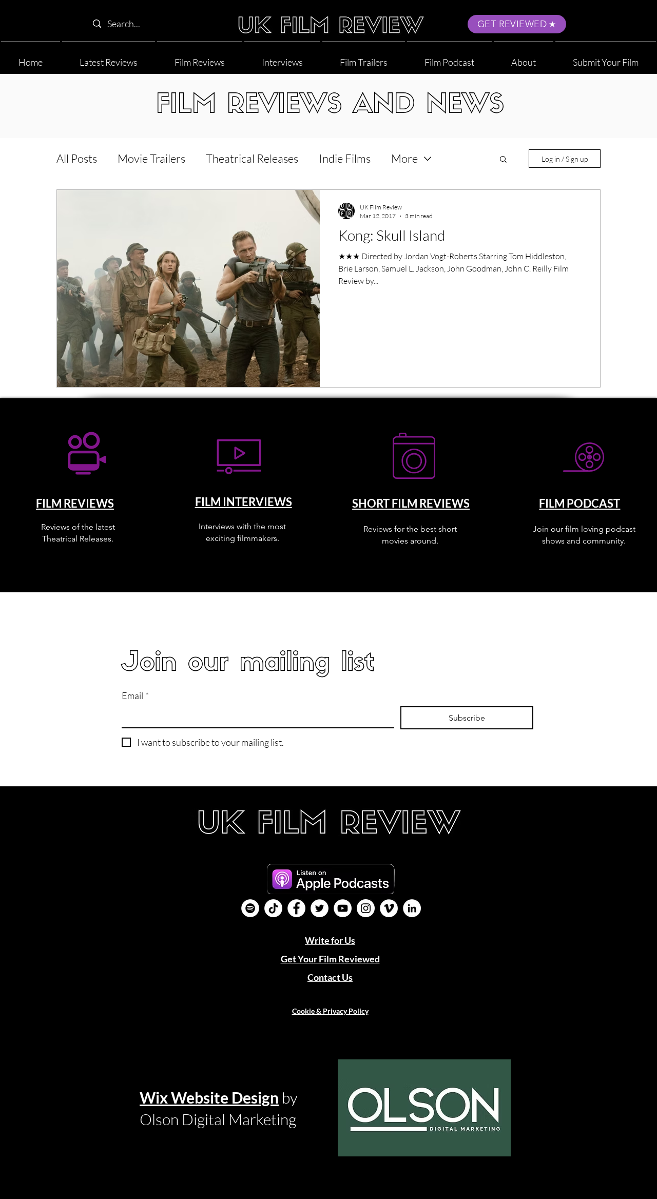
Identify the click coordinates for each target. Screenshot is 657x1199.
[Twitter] (319, 908)
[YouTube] (343, 908)
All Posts (76, 158)
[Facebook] (296, 908)
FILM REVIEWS (75, 503)
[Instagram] (366, 908)
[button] (523, 58)
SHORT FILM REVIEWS (411, 503)
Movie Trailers (151, 158)
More (404, 158)
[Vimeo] (389, 908)
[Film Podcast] (250, 908)
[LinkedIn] (412, 908)
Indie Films (345, 158)
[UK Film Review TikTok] (273, 908)
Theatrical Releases (252, 158)
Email (135, 695)
